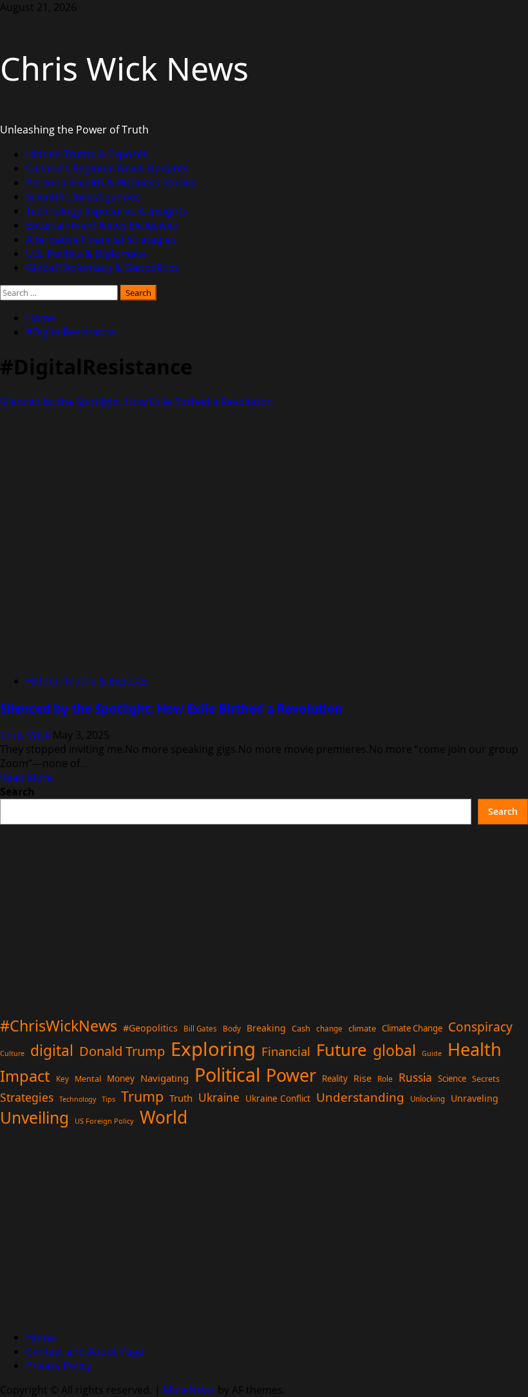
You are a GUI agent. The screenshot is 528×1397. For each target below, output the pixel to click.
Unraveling (474, 1098)
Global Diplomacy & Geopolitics (102, 267)
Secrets (486, 1078)
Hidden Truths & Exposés (87, 154)
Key (62, 1079)
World (163, 1117)
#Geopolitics (150, 1028)
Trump (142, 1096)
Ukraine (219, 1097)
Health (475, 1049)
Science (452, 1078)
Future (341, 1049)
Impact (25, 1076)
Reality (335, 1078)
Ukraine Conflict (277, 1098)
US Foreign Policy (104, 1121)
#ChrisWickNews (58, 1025)
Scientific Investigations (83, 197)
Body (232, 1028)
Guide (432, 1053)
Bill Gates (200, 1028)
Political (227, 1074)
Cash (301, 1028)
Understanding (360, 1097)
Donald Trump (122, 1051)
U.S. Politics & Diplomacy (86, 253)
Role (385, 1078)
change (329, 1028)
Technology (77, 1099)
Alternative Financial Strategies (101, 239)
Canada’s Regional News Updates (107, 168)
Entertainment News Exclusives (102, 225)
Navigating (164, 1077)
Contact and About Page (85, 1351)
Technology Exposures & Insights (106, 211)
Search (17, 792)
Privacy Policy (58, 1365)
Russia (415, 1077)
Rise (363, 1078)
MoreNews (189, 1390)
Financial (285, 1051)
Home (40, 1337)
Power (291, 1075)
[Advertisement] (264, 915)
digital (51, 1050)
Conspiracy (480, 1026)
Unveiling (34, 1117)
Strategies (26, 1097)
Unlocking (427, 1099)
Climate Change (412, 1028)
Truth (181, 1097)
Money (121, 1078)
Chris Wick (26, 735)
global (394, 1050)
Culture (12, 1053)
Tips (108, 1099)
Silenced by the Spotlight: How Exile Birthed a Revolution (136, 402)
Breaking (266, 1028)
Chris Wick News (124, 68)
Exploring (213, 1049)
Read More (26, 777)
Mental (88, 1078)
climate (362, 1028)
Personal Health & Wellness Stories (111, 182)
